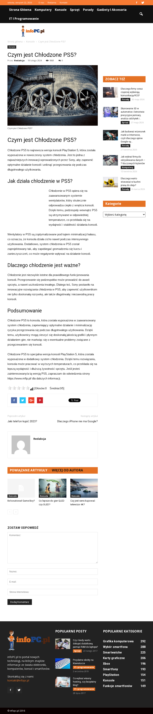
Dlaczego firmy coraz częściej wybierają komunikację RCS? (132, 92)
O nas (41, 2)
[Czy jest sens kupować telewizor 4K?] (84, 488)
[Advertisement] (101, 31)
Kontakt (63, 2)
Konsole (61, 10)
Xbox (106, 663)
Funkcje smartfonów (117, 686)
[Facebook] (136, 2)
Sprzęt (75, 10)
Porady (88, 10)
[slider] (18, 388)
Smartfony (110, 669)
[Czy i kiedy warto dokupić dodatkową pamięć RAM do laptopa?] (62, 644)
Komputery (43, 10)
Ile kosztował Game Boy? (21, 500)
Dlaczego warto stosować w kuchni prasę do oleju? (130, 182)
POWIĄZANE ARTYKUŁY (28, 470)
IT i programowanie (24, 19)
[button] (141, 14)
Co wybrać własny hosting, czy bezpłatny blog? (84, 681)
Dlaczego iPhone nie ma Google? (77, 421)
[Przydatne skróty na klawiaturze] (62, 663)
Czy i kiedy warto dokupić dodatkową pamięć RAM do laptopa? (85, 643)
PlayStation (111, 675)
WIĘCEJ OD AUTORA (67, 470)
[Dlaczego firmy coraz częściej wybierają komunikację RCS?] (110, 92)
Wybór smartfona (115, 647)
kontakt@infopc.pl (18, 680)
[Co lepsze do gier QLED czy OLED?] (52, 488)
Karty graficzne (114, 658)
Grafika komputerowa (118, 641)
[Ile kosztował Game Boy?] (21, 488)
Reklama (52, 2)
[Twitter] (143, 2)
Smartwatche (112, 652)
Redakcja (19, 60)
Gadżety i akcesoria (112, 10)
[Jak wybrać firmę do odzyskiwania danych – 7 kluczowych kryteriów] (110, 160)
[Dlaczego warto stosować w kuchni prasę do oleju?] (110, 182)
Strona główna (20, 10)
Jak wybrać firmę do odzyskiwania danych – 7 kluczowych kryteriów (133, 160)
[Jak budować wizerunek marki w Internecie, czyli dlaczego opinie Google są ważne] (110, 135)
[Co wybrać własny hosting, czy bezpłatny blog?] (62, 682)
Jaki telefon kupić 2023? (22, 421)
